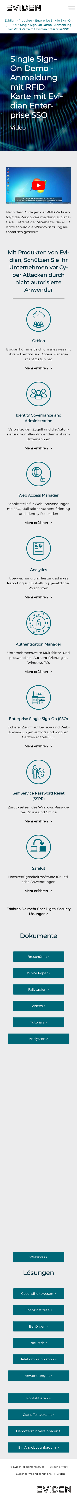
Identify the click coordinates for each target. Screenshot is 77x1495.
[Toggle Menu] (71, 8)
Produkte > (26, 20)
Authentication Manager (38, 644)
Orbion (38, 340)
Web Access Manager (38, 495)
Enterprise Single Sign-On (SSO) (38, 718)
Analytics (38, 569)
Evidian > (11, 20)
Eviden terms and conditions (34, 1473)
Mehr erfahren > (38, 368)
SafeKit (38, 868)
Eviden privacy (59, 1466)
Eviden (60, 1473)
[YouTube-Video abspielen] (38, 185)
